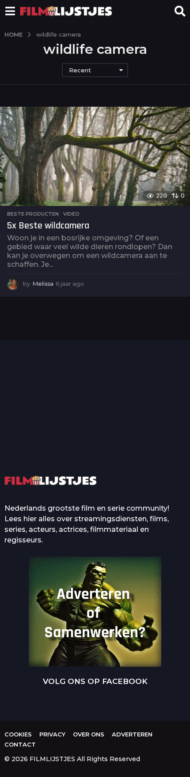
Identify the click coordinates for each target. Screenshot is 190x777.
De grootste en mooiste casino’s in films (136, 438)
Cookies (18, 734)
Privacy (52, 734)
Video (71, 214)
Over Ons (88, 734)
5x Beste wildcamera (48, 226)
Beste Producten (33, 214)
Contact (20, 744)
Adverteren (132, 734)
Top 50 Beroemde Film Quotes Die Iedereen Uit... (48, 425)
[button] (9, 11)
